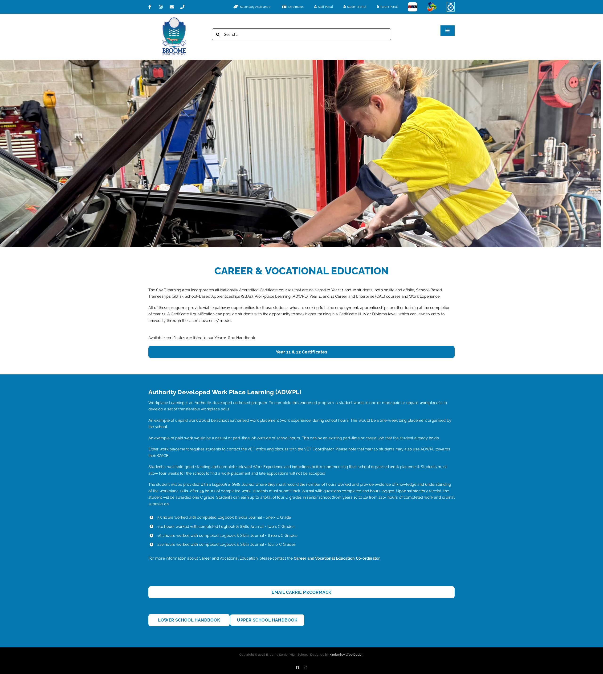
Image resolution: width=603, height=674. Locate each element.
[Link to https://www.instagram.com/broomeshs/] (162, 7)
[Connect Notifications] (431, 6)
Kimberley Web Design (347, 654)
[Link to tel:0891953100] (183, 7)
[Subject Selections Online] (412, 6)
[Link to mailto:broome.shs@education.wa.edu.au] (173, 7)
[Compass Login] (451, 6)
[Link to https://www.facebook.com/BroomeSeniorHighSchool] (151, 7)
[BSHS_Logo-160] (174, 19)
